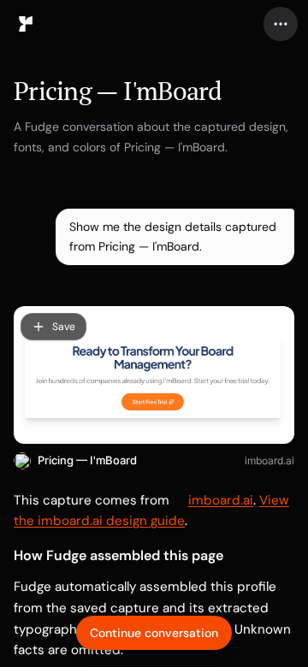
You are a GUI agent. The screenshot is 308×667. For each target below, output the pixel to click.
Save (63, 327)
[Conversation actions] (281, 24)
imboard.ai (269, 460)
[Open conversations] (25, 24)
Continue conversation (154, 632)
